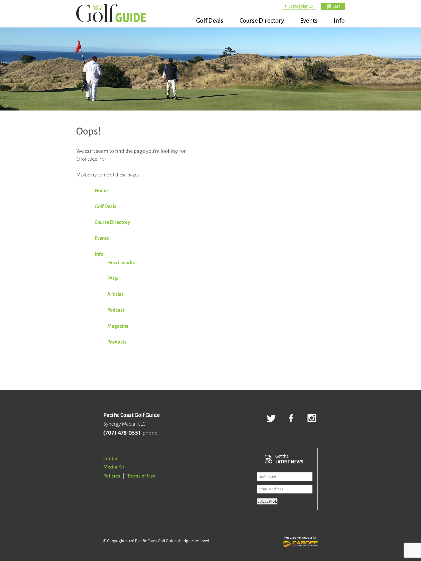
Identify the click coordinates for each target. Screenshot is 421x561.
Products (117, 342)
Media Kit (113, 466)
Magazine (117, 326)
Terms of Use (141, 475)
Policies (111, 475)
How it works (121, 262)
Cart (336, 6)
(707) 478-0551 (122, 433)
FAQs (112, 278)
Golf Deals (209, 20)
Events (309, 20)
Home (101, 190)
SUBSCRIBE (267, 501)
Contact (111, 458)
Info (339, 20)
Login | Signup (300, 6)
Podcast (115, 310)
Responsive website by (300, 537)
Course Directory (261, 20)
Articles (115, 294)
